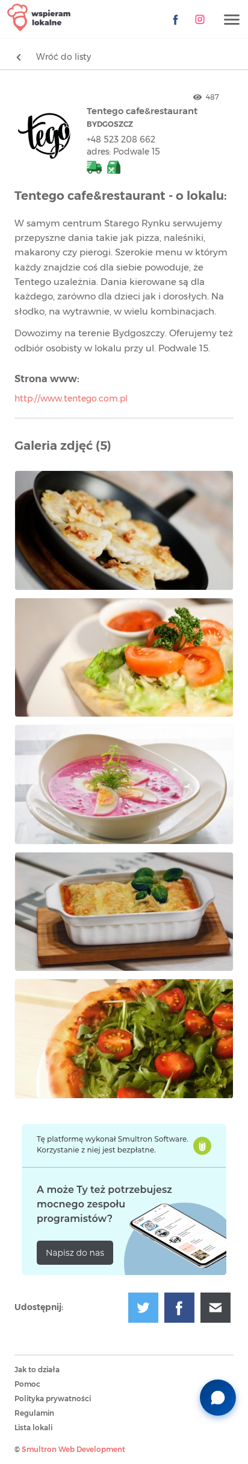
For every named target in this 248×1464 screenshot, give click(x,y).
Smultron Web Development (73, 1449)
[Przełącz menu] (231, 20)
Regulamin (34, 1413)
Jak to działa (37, 1369)
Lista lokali (33, 1427)
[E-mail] (215, 1308)
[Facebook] (176, 19)
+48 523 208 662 (121, 140)
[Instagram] (200, 19)
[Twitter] (143, 1308)
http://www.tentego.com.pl (71, 399)
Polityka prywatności (52, 1398)
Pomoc (27, 1384)
